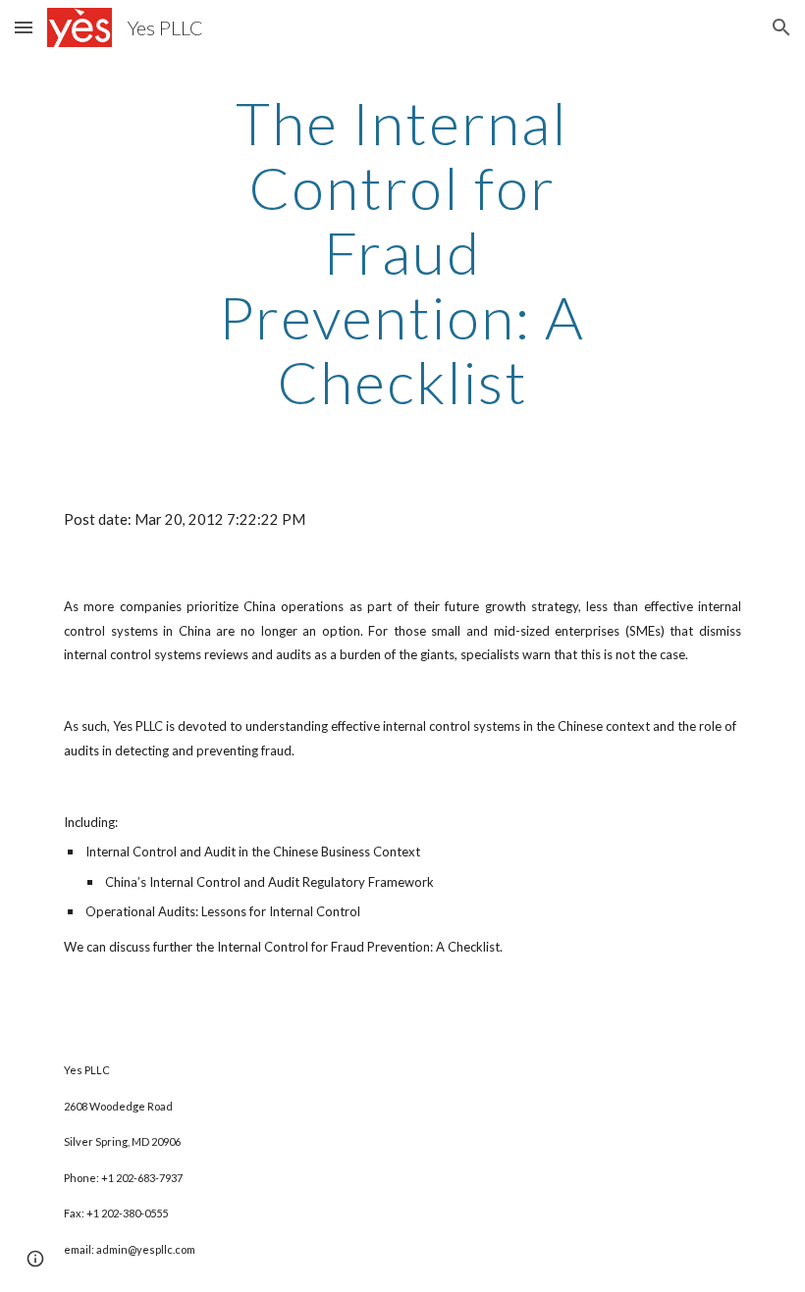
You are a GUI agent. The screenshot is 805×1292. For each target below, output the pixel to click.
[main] (403, 252)
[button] (23, 27)
